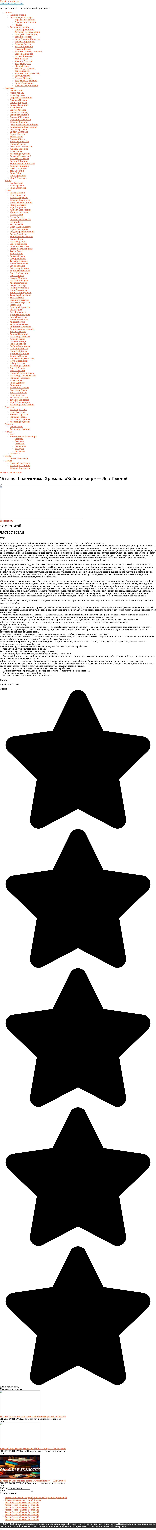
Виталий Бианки (24, 56)
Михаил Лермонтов (20, 468)
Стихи (8, 190)
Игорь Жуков (16, 214)
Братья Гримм (22, 76)
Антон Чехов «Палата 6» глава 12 (22, 1519)
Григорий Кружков (20, 307)
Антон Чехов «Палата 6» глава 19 (22, 1502)
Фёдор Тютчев (17, 363)
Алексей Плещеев (19, 280)
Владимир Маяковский (22, 231)
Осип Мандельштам (20, 227)
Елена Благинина (19, 263)
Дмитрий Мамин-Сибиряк (24, 124)
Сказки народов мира (21, 17)
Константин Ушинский (27, 73)
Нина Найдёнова (18, 351)
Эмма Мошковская (19, 246)
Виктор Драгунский (20, 156)
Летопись (15, 453)
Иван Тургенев (17, 95)
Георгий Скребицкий (21, 97)
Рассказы (10, 88)
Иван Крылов (17, 185)
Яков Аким (15, 385)
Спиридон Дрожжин (20, 327)
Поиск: (4, 1490)
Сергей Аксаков (18, 110)
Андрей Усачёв (17, 322)
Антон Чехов (16, 136)
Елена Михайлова (19, 319)
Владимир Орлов (18, 129)
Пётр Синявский (19, 361)
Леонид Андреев (18, 102)
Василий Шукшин (19, 117)
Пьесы (8, 456)
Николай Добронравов (22, 373)
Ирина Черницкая (19, 353)
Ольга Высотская (19, 317)
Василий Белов (17, 139)
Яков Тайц (15, 173)
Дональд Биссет (23, 44)
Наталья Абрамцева (25, 41)
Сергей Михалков (24, 54)
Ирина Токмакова (24, 83)
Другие (18, 24)
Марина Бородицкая (20, 292)
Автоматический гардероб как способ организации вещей (36, 1497)
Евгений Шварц (23, 49)
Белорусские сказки (25, 22)
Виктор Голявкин (19, 105)
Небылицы (20, 446)
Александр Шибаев (20, 336)
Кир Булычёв (16, 224)
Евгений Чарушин (19, 115)
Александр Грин (18, 409)
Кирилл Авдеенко (19, 324)
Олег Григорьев (18, 312)
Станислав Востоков (20, 219)
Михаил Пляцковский (26, 85)
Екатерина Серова (19, 387)
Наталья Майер (18, 341)
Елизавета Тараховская (22, 358)
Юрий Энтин (16, 253)
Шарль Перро (22, 66)
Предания (20, 451)
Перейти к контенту (11, 1)
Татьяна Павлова (23, 37)
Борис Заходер (17, 266)
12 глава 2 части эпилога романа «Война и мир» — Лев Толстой (33, 1416)
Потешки (19, 443)
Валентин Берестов (20, 302)
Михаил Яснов (17, 339)
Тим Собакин (17, 171)
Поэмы (8, 461)
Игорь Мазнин (17, 193)
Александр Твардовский (23, 375)
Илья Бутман (16, 107)
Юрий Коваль (17, 93)
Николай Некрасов (20, 378)
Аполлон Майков (19, 283)
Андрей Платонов (24, 46)
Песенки (19, 441)
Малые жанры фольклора (23, 436)
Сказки (8, 12)
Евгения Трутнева (19, 300)
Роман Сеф (15, 305)
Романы (9, 424)
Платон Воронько (19, 348)
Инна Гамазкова (18, 290)
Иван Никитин (18, 195)
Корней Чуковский (20, 270)
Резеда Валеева (17, 217)
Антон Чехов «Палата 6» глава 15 (22, 1512)
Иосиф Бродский (19, 397)
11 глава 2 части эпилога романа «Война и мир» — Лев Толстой (33, 1448)
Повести (9, 407)
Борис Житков (17, 134)
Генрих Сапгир (18, 285)
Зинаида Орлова (18, 356)
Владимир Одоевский (26, 80)
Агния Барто (16, 251)
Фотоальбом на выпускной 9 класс (23, 1500)
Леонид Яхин (17, 239)
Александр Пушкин (25, 68)
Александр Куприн (20, 154)
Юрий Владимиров (20, 402)
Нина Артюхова (18, 175)
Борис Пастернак (19, 229)
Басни (8, 180)
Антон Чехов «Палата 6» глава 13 (22, 1517)
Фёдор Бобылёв (18, 258)
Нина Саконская (18, 392)
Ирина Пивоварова (20, 314)
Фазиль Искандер (19, 112)
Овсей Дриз (16, 309)
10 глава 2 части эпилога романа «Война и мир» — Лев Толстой (33, 1481)
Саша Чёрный (17, 275)
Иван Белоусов (17, 395)
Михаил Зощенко (19, 122)
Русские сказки (18, 15)
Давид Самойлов (18, 234)
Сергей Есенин (17, 368)
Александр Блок (18, 241)
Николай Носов (18, 144)
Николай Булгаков (19, 141)
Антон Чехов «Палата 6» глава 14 (22, 1514)
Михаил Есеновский (20, 210)
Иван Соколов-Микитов (27, 39)
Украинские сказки (25, 20)
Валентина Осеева (19, 158)
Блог (12, 434)
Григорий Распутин (20, 119)
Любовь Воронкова (20, 346)
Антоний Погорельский (27, 32)
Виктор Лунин (17, 256)
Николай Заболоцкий (21, 202)
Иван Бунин (16, 151)
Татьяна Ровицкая (19, 400)
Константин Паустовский (28, 51)
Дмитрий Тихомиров (26, 34)
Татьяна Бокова (18, 331)
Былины (19, 439)
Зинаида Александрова (22, 329)
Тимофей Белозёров (20, 295)
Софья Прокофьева (24, 29)
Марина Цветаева (19, 212)
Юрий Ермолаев (18, 178)
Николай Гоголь (18, 417)
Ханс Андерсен (22, 71)
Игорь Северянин (19, 197)
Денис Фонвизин (19, 458)
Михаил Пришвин (19, 166)
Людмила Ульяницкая (21, 249)
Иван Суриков (17, 383)
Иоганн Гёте (16, 222)
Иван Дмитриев (18, 188)
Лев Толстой (16, 90)
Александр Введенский (22, 404)
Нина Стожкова (18, 344)
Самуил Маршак (23, 78)
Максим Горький (24, 61)
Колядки (19, 448)
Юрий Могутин (18, 205)
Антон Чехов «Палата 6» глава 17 (22, 1507)
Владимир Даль (23, 63)
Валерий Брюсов (18, 244)
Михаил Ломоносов (20, 200)
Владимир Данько (19, 268)
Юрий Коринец (18, 207)
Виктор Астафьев (19, 132)
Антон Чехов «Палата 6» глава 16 (22, 1510)
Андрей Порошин (19, 334)
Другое (8, 431)
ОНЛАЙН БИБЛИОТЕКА (12, 3)
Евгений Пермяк (18, 100)
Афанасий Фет (17, 370)
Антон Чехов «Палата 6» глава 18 (22, 1505)
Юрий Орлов (21, 59)
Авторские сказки (19, 27)
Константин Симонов (21, 236)
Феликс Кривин (18, 168)
